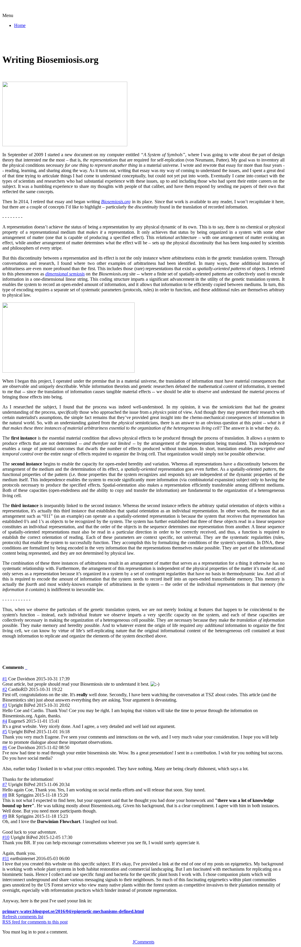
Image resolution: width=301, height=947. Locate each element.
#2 (4, 689)
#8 (4, 795)
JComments (143, 941)
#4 (4, 721)
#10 (5, 837)
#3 (4, 705)
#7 (4, 784)
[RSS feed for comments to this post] (25, 667)
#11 (5, 858)
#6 (4, 747)
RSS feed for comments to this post (35, 921)
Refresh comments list (22, 916)
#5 (4, 731)
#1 (4, 678)
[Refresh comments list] (26, 667)
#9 (4, 816)
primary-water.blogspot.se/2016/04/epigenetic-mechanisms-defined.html (73, 911)
